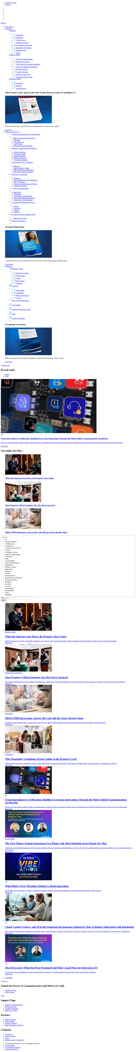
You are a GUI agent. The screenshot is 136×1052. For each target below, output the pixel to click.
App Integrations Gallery (24, 77)
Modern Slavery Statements (14, 1040)
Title (2, 598)
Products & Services (12, 132)
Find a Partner (10, 992)
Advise (16, 206)
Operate (16, 210)
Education (19, 37)
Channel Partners (11, 542)
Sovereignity (9, 588)
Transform (17, 208)
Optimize (17, 212)
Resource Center (17, 269)
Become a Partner (11, 1023)
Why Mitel (9, 27)
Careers (18, 298)
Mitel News (9, 569)
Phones (7, 573)
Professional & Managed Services (23, 202)
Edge (7, 559)
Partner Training (10, 1019)
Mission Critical (10, 567)
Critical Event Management (23, 196)
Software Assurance (18, 221)
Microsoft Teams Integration (23, 146)
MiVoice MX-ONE (20, 158)
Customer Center (10, 2)
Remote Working (22, 69)
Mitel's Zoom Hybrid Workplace (24, 138)
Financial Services (22, 43)
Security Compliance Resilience (27, 67)
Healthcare (19, 35)
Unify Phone (18, 144)
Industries (12, 30)
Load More (9, 978)
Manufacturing (21, 50)
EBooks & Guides (22, 273)
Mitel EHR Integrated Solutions (24, 198)
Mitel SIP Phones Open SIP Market (25, 180)
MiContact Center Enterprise (23, 172)
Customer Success (11, 552)
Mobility (8, 571)
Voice (7, 592)
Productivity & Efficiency (13, 578)
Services (8, 586)
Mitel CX (17, 166)
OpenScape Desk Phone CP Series (25, 184)
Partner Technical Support (14, 1005)
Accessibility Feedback (13, 1047)
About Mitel (20, 290)
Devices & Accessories (19, 174)
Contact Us (9, 1034)
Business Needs (14, 55)
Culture (7, 550)
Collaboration (9, 544)
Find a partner (9, 1021)
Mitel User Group (11, 1010)
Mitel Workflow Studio (21, 168)
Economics (9, 556)
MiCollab (17, 140)
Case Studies (16, 305)
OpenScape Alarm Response (23, 200)
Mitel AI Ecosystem (22, 62)
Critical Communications (20, 188)
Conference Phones (20, 186)
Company (15, 286)
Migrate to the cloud (23, 74)
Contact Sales (5, 365)
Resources (8, 266)
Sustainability (9, 590)
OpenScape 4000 (19, 156)
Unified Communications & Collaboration (26, 134)
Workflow (8, 595)
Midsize (18, 86)
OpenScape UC (19, 142)
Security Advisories (18, 318)
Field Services (21, 40)
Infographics (20, 281)
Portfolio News (10, 576)
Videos (18, 278)
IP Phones (17, 178)
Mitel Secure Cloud (20, 218)
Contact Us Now (10, 990)
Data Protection (10, 1036)
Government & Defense (24, 45)
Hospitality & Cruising (23, 48)
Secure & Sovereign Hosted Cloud (23, 214)
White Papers (20, 276)
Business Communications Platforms (24, 148)
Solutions (8, 29)
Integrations (9, 565)
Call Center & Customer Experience (28, 64)
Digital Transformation (12, 554)
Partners (8, 4)
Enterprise (19, 83)
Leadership (20, 293)
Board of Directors (22, 295)
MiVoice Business (20, 152)
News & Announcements (20, 301)
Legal (7, 1038)
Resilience (8, 582)
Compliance (9, 546)
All (6, 537)
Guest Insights (10, 561)
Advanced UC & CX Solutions (22, 162)
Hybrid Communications (24, 59)
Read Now (8, 130)
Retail (18, 53)
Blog (13, 314)
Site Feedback (10, 1045)
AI (6, 539)
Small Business (21, 88)
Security (8, 584)
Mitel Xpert (17, 192)
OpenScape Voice (20, 154)
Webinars (19, 283)
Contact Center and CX (13, 548)
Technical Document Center (21, 309)
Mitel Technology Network (14, 1025)
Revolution (17, 194)
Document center (11, 1007)
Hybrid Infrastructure (12, 563)
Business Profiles (15, 79)
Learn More (9, 264)
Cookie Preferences (11, 1049)
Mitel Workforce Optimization (24, 170)
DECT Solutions (19, 182)
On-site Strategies (22, 72)
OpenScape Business (21, 160)
